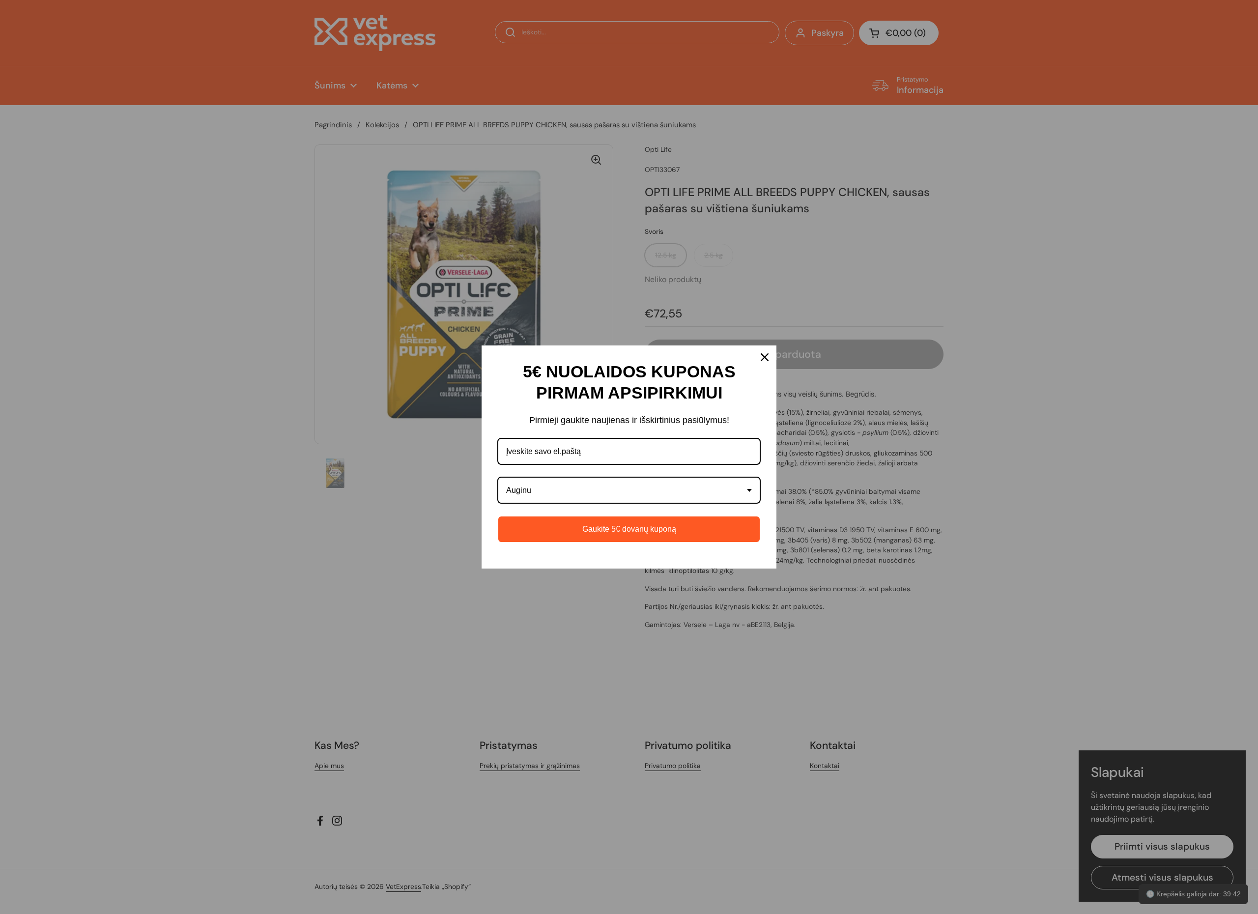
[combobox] (629, 490)
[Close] (764, 357)
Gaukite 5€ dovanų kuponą (629, 529)
